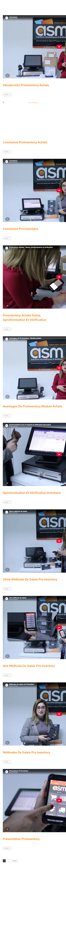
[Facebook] (29, 2)
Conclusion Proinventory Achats (25, 142)
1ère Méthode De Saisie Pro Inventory (29, 666)
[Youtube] (39, 2)
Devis (51, 10)
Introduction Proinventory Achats (26, 85)
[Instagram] (32, 2)
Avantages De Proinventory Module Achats (32, 406)
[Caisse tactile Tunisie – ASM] (9, 10)
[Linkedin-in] (43, 2)
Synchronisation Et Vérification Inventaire (32, 493)
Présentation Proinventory (21, 839)
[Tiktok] (36, 2)
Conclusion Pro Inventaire (20, 229)
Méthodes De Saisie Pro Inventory (26, 752)
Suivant (15, 860)
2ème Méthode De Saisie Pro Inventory (30, 579)
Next (9, 860)
